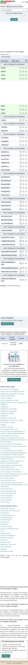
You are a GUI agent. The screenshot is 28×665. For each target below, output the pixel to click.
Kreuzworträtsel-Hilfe (14, 625)
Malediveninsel (4, 522)
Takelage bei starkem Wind (8, 418)
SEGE (3, 113)
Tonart (2, 531)
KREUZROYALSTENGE (9, 271)
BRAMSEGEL (6, 184)
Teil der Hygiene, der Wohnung (9, 435)
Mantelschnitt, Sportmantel (8, 544)
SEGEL (3, 120)
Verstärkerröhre (4, 513)
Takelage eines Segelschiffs (8, 411)
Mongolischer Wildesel (6, 551)
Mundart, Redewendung (7, 515)
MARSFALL (5, 166)
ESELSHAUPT (6, 205)
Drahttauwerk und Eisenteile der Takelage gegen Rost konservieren (12, 395)
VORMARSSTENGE (8, 244)
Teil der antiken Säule (6, 489)
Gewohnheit (3, 540)
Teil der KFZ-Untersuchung (8, 493)
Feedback (6, 656)
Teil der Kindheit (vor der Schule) (9, 469)
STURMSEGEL (6, 209)
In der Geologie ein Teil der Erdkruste (11, 472)
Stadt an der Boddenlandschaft (9, 528)
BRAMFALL (5, 152)
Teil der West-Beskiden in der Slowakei (11, 450)
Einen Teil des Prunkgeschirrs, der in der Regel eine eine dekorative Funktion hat (13, 475)
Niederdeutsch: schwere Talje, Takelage (11, 420)
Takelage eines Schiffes (7, 413)
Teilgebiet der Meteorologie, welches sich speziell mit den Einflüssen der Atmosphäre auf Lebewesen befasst (13, 440)
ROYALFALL (5, 195)
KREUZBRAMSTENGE (9, 251)
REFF (3, 106)
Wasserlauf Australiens (6, 537)
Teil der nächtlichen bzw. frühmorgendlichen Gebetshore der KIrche (12, 458)
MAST (3, 75)
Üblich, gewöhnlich (5, 546)
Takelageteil (3, 415)
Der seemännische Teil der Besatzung (11, 444)
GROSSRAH (5, 155)
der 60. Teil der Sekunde (7, 478)
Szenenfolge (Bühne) (6, 517)
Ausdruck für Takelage (6, 427)
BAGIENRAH (5, 177)
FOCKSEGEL (5, 191)
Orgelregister (4, 524)
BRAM (3, 68)
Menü (24, 2)
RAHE (3, 79)
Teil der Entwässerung (6, 495)
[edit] (26, 68)
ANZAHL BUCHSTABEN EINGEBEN (14, 13)
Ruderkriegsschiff (5, 533)
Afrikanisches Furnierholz (7, 508)
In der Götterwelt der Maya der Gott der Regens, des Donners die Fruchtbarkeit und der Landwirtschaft (14, 484)
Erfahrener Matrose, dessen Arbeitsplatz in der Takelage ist (13, 403)
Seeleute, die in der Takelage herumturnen (12, 391)
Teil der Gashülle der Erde (7, 480)
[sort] (12, 61)
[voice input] (23, 10)
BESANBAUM (6, 180)
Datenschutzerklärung (23, 661)
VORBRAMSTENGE (8, 241)
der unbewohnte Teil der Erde (8, 429)
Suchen (14, 19)
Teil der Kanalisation (6, 498)
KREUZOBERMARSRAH (9, 268)
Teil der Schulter (5, 502)
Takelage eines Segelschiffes (8, 409)
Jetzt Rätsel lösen (14, 379)
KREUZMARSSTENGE (9, 255)
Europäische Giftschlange (7, 535)
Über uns (15, 661)
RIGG (3, 109)
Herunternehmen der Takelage (9, 389)
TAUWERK (5, 141)
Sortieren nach (4, 54)
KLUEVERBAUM (7, 223)
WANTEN (4, 131)
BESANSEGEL (6, 202)
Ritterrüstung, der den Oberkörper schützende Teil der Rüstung (13, 447)
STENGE (4, 127)
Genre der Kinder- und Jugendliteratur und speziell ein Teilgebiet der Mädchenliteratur (12, 432)
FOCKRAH (5, 138)
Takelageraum (4, 406)
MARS (3, 71)
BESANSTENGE (6, 220)
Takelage (3, 424)
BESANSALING (6, 216)
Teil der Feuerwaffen (6, 500)
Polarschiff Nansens (6, 519)
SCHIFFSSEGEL (7, 230)
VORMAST (5, 145)
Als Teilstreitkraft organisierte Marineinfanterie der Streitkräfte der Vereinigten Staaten (13, 453)
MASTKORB (5, 170)
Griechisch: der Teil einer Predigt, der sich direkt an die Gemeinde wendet (12, 462)
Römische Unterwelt (6, 526)
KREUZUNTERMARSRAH (8, 280)
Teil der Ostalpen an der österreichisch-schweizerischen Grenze (11, 466)
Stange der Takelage (6, 398)
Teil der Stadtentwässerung (8, 491)
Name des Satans (5, 542)
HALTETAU (5, 159)
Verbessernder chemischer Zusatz (10, 510)
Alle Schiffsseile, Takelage (7, 422)
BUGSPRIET (5, 188)
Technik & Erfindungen (13, 285)
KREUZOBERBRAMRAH (8, 263)
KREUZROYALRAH (8, 237)
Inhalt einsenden (7, 323)
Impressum (9, 663)
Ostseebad (3, 549)
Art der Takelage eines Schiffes (9, 400)
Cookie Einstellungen (17, 663)
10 (24, 16)
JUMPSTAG (5, 163)
